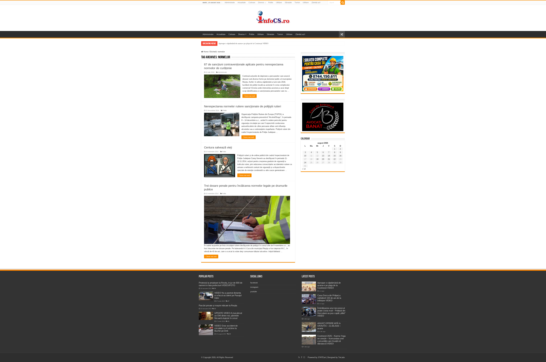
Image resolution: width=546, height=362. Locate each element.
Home (205, 52)
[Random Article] (342, 34)
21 (329, 159)
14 (329, 156)
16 (340, 156)
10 (305, 156)
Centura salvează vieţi (218, 147)
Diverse (261, 3)
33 (215, 308)
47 (228, 301)
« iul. (304, 169)
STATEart (322, 357)
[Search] (343, 2)
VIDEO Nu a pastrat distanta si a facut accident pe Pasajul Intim (227, 295)
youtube (253, 291)
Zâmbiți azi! (316, 3)
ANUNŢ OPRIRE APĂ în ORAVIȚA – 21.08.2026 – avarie (329, 326)
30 (230, 334)
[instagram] (304, 357)
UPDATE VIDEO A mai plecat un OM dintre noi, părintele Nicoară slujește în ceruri (228, 315)
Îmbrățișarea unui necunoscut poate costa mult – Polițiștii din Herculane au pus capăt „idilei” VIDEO (331, 312)
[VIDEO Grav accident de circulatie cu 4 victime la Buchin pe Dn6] (206, 329)
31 (228, 321)
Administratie (230, 3)
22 (335, 159)
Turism (297, 3)
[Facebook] (301, 357)
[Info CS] (273, 17)
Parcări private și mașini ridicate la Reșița (218, 305)
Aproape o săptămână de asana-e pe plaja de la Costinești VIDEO (243, 43)
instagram (254, 287)
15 (335, 156)
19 (317, 159)
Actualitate (242, 3)
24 (305, 163)
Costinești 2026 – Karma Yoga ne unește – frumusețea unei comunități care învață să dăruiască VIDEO (331, 340)
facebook (254, 283)
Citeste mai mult (249, 96)
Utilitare (279, 3)
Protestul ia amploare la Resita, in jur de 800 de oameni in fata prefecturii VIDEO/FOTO (220, 284)
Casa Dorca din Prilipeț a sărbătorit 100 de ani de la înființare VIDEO (329, 298)
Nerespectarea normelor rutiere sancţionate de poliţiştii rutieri (242, 106)
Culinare (252, 3)
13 (323, 156)
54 (215, 288)
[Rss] (299, 357)
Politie (270, 3)
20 (323, 159)
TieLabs (341, 357)
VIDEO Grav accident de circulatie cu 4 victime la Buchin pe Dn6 (226, 328)
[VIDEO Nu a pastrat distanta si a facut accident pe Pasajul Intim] (206, 296)
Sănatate (288, 3)
